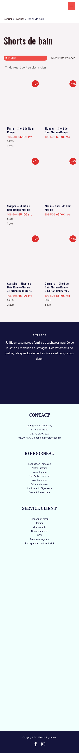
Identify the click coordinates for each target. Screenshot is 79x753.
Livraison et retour (39, 519)
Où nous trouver (39, 484)
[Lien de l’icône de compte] (60, 6)
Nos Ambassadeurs (39, 476)
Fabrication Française (39, 464)
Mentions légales (39, 539)
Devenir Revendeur (39, 492)
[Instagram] (43, 744)
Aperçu (20, 121)
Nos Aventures (39, 480)
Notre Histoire (39, 468)
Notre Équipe (40, 472)
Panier (39, 523)
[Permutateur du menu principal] (71, 6)
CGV (39, 535)
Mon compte (39, 527)
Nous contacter (39, 531)
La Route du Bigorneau (39, 488)
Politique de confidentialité (39, 543)
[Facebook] (35, 744)
